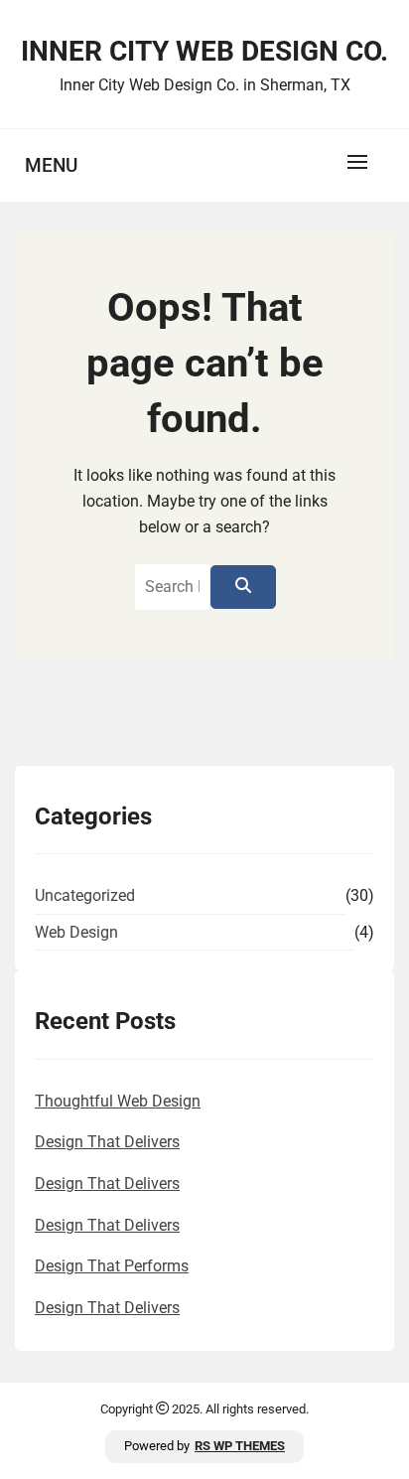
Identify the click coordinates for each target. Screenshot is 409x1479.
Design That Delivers (107, 1141)
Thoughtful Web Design (118, 1101)
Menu (51, 165)
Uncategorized (85, 895)
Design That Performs (112, 1266)
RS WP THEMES (240, 1445)
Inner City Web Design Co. (204, 51)
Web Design (76, 932)
